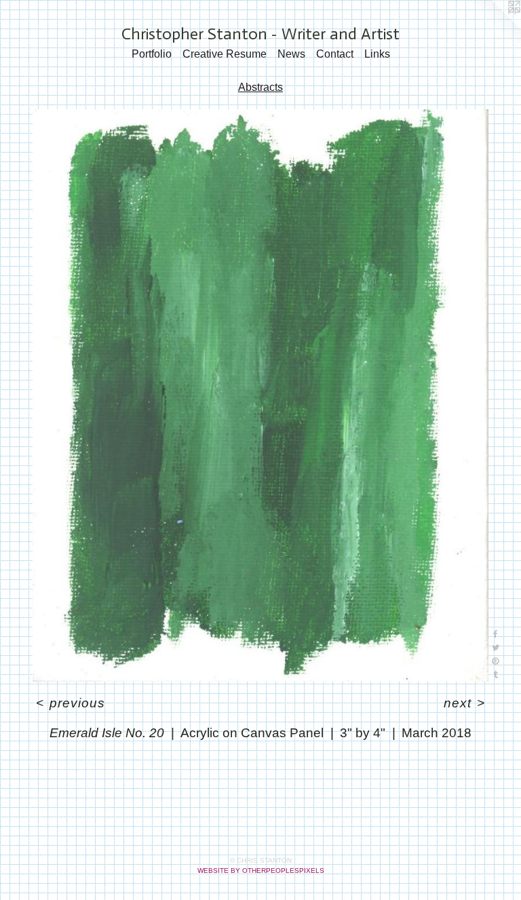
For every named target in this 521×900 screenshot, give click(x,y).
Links (377, 54)
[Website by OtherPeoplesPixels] (494, 27)
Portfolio (152, 54)
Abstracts (260, 87)
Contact (334, 54)
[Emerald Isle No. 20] (260, 395)
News (291, 54)
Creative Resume (224, 54)
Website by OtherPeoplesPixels (260, 870)
